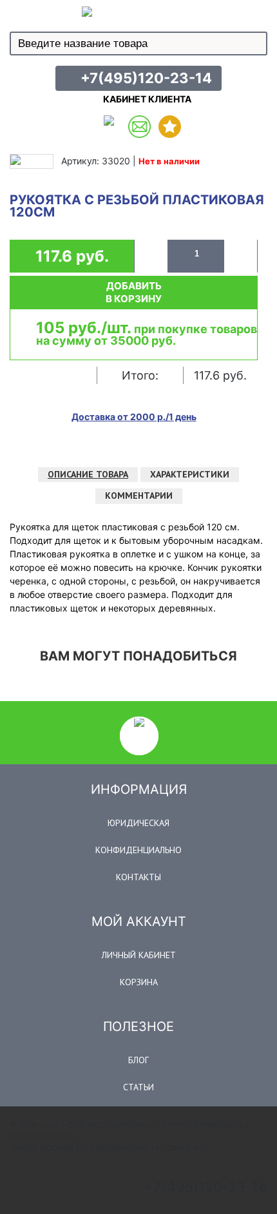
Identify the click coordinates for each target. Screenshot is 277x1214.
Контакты (138, 877)
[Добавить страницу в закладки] (169, 126)
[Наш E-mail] (139, 126)
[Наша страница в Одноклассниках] (109, 126)
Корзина (139, 982)
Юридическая (138, 823)
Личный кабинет (139, 955)
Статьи (138, 1087)
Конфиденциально (138, 850)
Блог (138, 1060)
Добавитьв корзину (134, 292)
